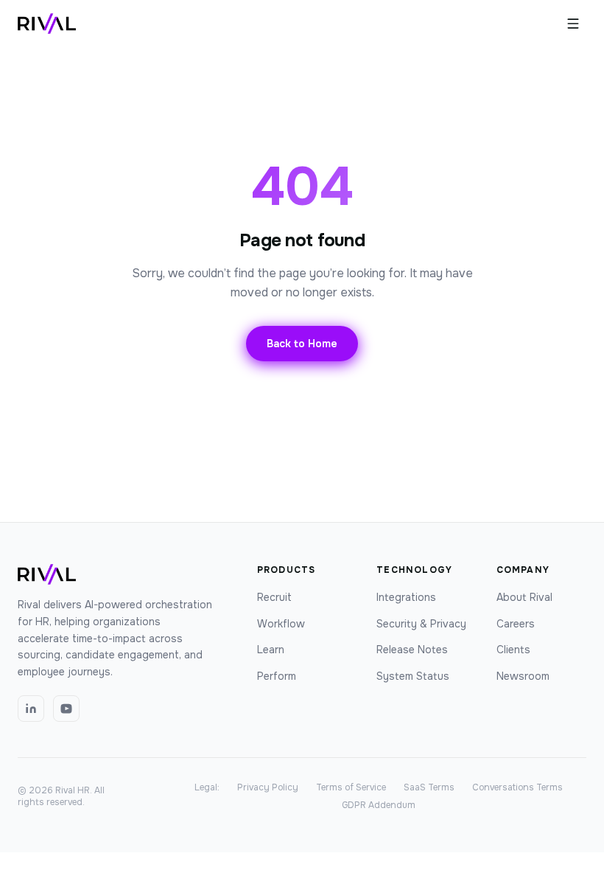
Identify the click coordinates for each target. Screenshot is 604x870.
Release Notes (412, 649)
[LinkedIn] (31, 708)
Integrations (406, 597)
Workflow (281, 623)
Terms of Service (351, 787)
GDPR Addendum (378, 805)
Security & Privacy (421, 623)
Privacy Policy (267, 787)
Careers (515, 623)
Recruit (274, 597)
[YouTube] (66, 708)
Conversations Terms (517, 787)
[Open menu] (573, 23)
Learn (270, 649)
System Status (412, 676)
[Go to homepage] (47, 23)
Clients (513, 649)
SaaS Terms (429, 787)
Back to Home (302, 343)
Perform (276, 676)
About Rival (524, 597)
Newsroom (522, 676)
